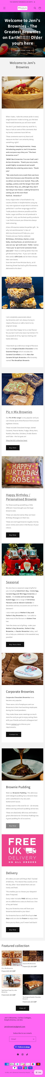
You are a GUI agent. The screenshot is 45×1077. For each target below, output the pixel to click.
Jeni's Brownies (13, 1072)
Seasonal (12, 582)
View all (22, 1008)
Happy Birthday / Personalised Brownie (21, 497)
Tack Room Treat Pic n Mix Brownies (9, 991)
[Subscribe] (33, 1039)
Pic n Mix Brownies (19, 412)
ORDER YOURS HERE (22, 50)
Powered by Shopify (24, 1072)
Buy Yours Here (15, 644)
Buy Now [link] (12, 826)
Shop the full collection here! (16, 440)
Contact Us (13, 734)
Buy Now (12, 535)
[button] (4, 8)
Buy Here (12, 448)
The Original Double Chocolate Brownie (32, 998)
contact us (15, 724)
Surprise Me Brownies (29, 963)
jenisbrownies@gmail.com (14, 1026)
